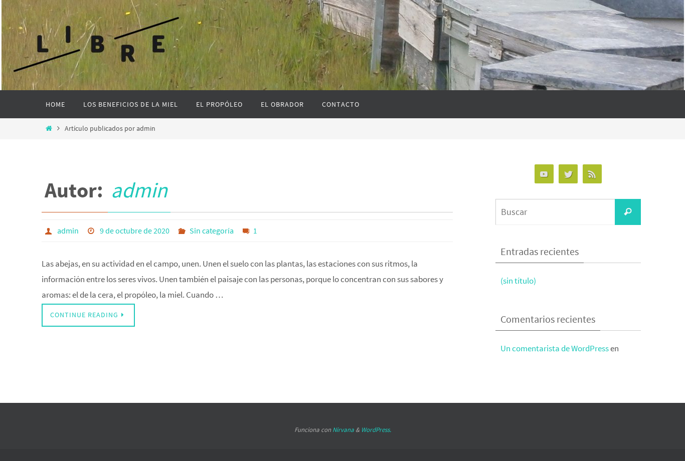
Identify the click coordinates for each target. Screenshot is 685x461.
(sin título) (518, 280)
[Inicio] (49, 128)
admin (139, 190)
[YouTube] (544, 174)
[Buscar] (628, 212)
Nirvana (343, 429)
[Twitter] (568, 174)
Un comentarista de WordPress (554, 348)
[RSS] (592, 174)
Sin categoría (212, 230)
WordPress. (376, 429)
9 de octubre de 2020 (134, 230)
